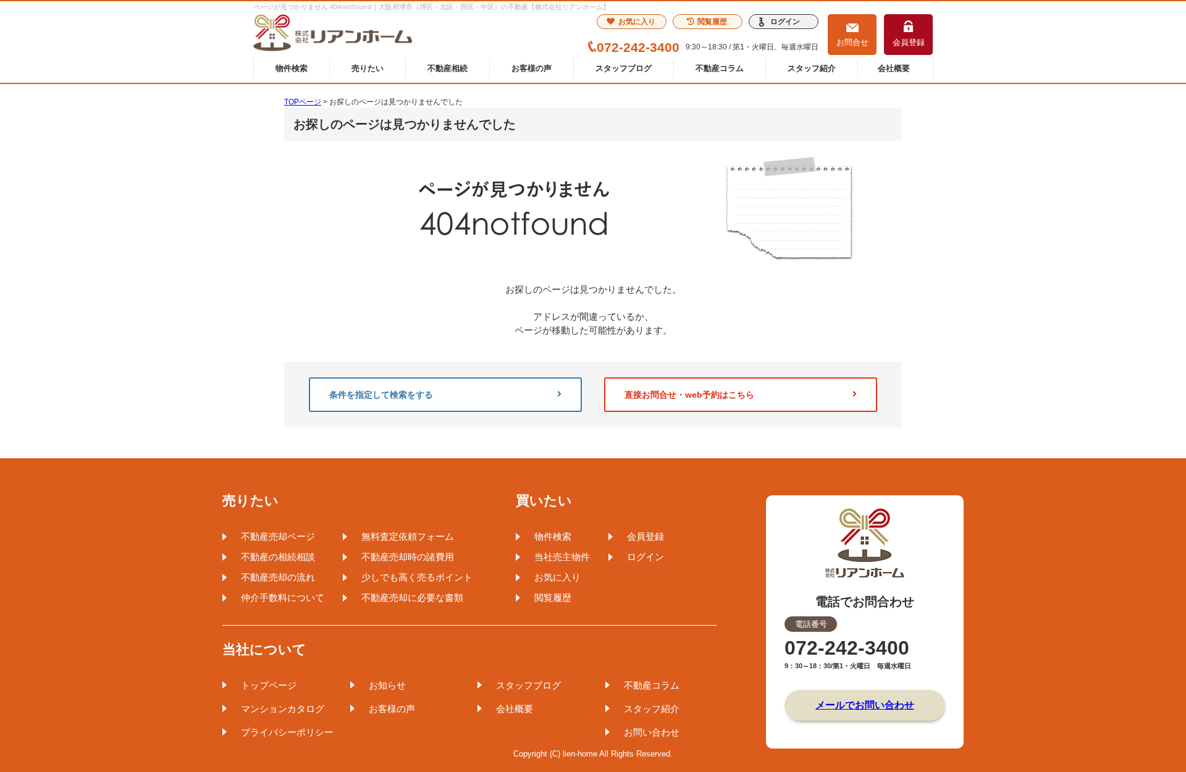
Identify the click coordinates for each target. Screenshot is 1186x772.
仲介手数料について (282, 597)
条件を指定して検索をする (381, 395)
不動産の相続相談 (278, 557)
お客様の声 (531, 68)
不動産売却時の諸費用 (407, 557)
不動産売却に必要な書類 (412, 597)
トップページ (268, 685)
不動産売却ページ (278, 536)
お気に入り (636, 21)
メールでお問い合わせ (864, 705)
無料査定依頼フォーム (407, 536)
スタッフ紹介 (812, 68)
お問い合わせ (651, 732)
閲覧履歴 (712, 21)
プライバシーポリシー (287, 732)
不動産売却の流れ (278, 577)
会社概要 (894, 68)
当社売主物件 (562, 557)
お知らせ (387, 685)
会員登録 (909, 42)
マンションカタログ (282, 708)
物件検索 (291, 68)
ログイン (785, 21)
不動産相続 (447, 68)
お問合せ (852, 42)
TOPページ (302, 102)
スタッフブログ (623, 68)
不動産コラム (720, 68)
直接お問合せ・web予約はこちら (689, 395)
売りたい (367, 68)
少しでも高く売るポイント (417, 577)
